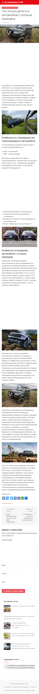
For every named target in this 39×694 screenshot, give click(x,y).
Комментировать (7, 503)
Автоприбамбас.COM (14, 2)
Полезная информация (10, 8)
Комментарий (7, 540)
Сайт (3, 582)
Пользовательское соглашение (14, 690)
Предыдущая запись (11, 515)
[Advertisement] (19, 64)
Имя (4, 565)
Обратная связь (30, 690)
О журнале (7, 687)
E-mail (4, 574)
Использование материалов (20, 687)
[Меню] (3, 2)
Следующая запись (27, 514)
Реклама (32, 687)
